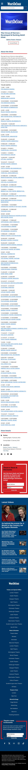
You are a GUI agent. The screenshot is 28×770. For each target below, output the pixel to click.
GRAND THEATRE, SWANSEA (8, 324)
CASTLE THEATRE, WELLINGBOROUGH (11, 168)
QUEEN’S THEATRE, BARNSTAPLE (9, 141)
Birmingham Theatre (14, 605)
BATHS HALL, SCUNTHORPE (8, 359)
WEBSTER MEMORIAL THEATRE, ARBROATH (12, 177)
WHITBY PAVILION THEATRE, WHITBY (11, 319)
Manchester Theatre (14, 621)
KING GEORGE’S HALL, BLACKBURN (10, 355)
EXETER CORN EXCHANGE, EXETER (10, 402)
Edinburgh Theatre (14, 611)
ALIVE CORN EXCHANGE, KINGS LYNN (11, 377)
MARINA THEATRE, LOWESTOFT (9, 310)
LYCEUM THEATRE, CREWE (8, 292)
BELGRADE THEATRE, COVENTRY (9, 240)
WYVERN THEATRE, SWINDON (9, 164)
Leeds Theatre (14, 614)
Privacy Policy (5, 764)
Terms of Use (12, 764)
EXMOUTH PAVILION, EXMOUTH (9, 416)
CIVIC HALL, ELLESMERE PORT (9, 182)
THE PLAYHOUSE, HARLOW (8, 154)
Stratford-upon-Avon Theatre (14, 624)
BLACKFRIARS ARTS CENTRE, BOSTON (11, 296)
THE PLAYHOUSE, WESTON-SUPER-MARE (12, 283)
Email (5, 484)
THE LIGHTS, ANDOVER (7, 335)
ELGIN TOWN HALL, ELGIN (8, 425)
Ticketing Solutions (14, 714)
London (14, 693)
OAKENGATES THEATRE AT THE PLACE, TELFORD (13, 206)
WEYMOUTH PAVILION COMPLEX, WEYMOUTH (13, 391)
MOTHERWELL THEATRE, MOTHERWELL (11, 186)
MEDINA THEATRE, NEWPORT (9, 350)
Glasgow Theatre (14, 599)
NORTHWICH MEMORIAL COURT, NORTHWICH (13, 196)
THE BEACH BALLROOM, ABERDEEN (10, 386)
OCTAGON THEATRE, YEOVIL (8, 373)
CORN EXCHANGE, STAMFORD (9, 269)
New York (14, 696)
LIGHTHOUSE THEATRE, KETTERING (10, 249)
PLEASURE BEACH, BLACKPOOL (9, 406)
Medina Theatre (7, 447)
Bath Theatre (14, 602)
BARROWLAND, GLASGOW (8, 98)
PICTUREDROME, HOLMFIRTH (9, 231)
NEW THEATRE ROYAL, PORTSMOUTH (11, 116)
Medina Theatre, (11, 39)
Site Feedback (14, 708)
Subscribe (14, 490)
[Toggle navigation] (1, 3)
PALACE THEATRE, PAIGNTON (8, 112)
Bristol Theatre (14, 655)
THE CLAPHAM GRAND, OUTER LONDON (12, 411)
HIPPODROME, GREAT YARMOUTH (10, 222)
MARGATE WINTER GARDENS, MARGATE (11, 245)
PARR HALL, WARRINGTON (8, 254)
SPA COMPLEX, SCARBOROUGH (9, 107)
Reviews (14, 636)
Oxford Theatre (14, 680)
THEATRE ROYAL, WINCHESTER (9, 136)
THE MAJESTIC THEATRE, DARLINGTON (11, 315)
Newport (18, 39)
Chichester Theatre (14, 608)
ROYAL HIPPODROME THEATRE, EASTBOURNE (13, 382)
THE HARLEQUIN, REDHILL (8, 103)
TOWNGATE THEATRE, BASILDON (10, 278)
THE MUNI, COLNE (6, 211)
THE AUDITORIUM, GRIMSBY (8, 226)
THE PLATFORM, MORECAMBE (9, 301)
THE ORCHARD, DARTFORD (8, 93)
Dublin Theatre (14, 596)
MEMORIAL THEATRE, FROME (9, 420)
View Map (5, 451)
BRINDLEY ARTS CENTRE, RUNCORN (10, 306)
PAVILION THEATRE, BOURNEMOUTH (11, 121)
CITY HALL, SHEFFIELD (7, 159)
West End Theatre (14, 643)
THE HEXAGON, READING (7, 89)
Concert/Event (13, 43)
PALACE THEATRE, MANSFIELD (9, 145)
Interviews (14, 639)
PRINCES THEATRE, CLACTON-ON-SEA (11, 235)
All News (14, 686)
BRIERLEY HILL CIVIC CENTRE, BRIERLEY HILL (12, 191)
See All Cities (14, 627)
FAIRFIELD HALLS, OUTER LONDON (10, 368)
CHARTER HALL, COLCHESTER (9, 150)
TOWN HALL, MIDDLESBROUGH (9, 173)
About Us (14, 711)
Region (5, 487)
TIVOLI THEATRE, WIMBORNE (9, 339)
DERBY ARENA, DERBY (7, 274)
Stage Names (14, 702)
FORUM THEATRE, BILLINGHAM (9, 132)
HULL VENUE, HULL (6, 364)
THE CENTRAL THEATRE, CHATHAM (10, 258)
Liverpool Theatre (14, 618)
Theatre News (14, 633)
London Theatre (14, 592)
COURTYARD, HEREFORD (7, 287)
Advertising (14, 705)
